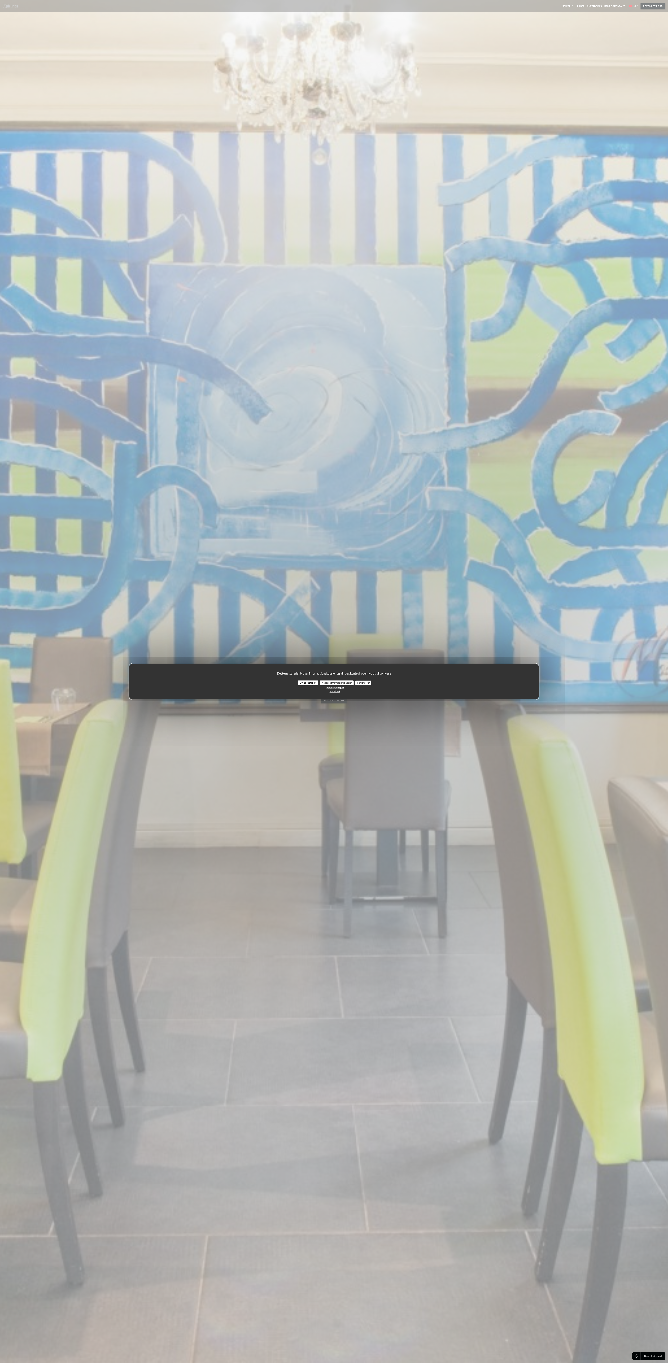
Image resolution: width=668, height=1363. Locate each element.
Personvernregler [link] (335, 687)
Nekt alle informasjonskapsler (337, 682)
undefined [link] (335, 691)
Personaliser (363, 682)
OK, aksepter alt (308, 682)
